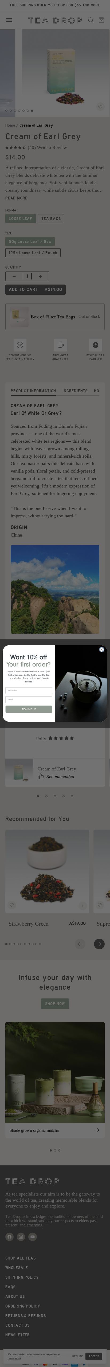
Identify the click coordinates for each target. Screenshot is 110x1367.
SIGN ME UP (29, 709)
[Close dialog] (101, 649)
